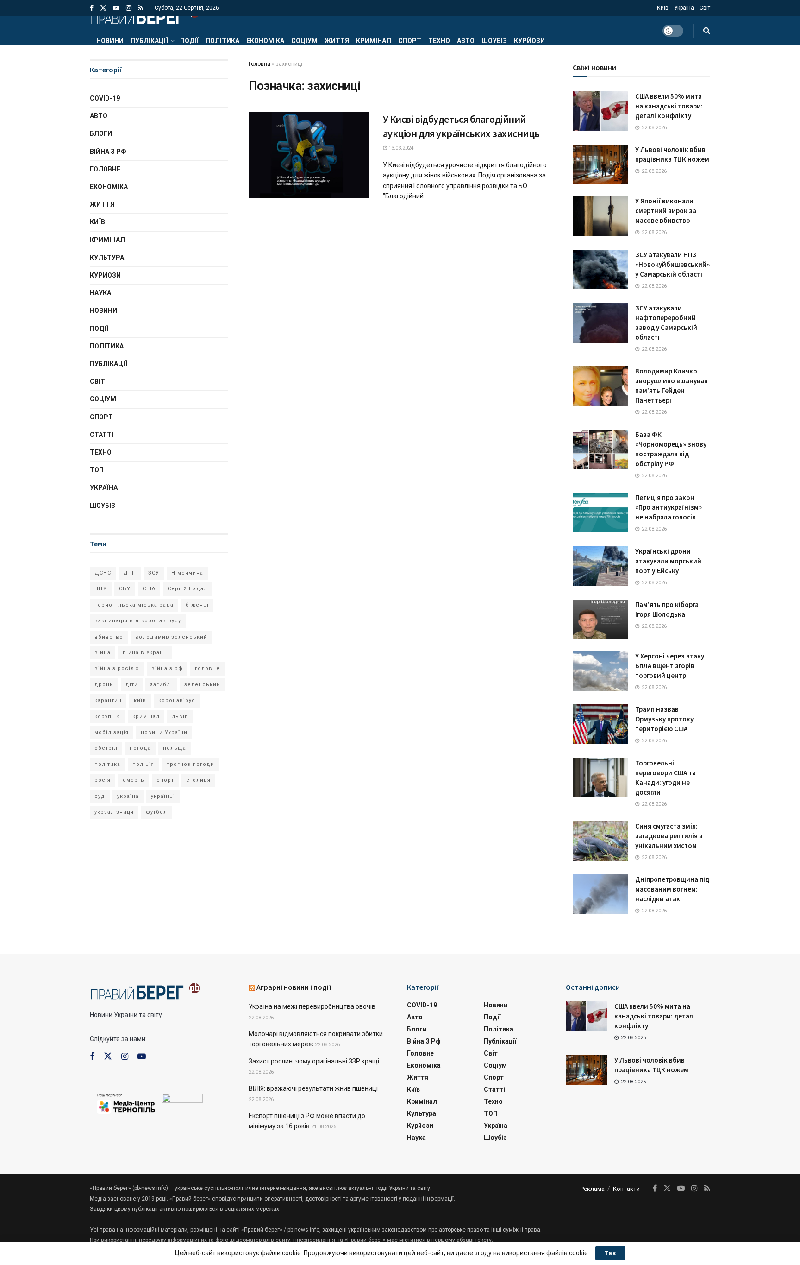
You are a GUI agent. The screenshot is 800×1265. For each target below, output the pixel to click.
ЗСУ (153, 573)
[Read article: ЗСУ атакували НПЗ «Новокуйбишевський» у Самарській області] (600, 270)
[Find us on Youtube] (116, 8)
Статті (101, 434)
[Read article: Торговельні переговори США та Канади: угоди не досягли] (600, 778)
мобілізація (111, 732)
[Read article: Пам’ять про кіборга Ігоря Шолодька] (600, 619)
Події (189, 40)
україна (128, 796)
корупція (107, 717)
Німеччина (187, 573)
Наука (100, 293)
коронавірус (176, 700)
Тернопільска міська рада (134, 605)
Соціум (304, 40)
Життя (337, 40)
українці (163, 796)
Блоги (101, 133)
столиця (198, 780)
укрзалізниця (114, 812)
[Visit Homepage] (145, 16)
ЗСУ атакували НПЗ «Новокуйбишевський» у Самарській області (672, 264)
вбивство (108, 637)
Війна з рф (108, 151)
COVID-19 (105, 98)
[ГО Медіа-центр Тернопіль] (126, 1103)
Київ (663, 8)
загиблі (161, 685)
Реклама (593, 1188)
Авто (466, 40)
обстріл (106, 748)
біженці (197, 605)
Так (610, 1253)
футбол (156, 812)
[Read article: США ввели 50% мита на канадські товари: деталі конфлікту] (600, 111)
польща (174, 748)
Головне (105, 169)
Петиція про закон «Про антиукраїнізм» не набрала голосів (668, 507)
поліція (143, 764)
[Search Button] (706, 30)
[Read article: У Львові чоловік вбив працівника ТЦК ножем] (600, 164)
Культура (107, 257)
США (149, 589)
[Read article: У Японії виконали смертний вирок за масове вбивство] (600, 216)
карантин (108, 700)
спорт (165, 780)
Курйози (529, 40)
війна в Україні (145, 653)
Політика (222, 40)
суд (99, 796)
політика (107, 764)
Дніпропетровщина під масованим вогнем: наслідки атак (672, 889)
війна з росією (116, 668)
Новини (110, 40)
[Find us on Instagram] (128, 8)
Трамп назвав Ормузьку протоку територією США (664, 719)
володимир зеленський (171, 637)
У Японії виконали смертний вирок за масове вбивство (665, 210)
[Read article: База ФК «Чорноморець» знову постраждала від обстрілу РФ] (600, 449)
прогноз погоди (190, 764)
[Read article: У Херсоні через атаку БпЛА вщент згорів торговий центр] (600, 671)
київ (140, 700)
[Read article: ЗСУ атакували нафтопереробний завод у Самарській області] (600, 323)
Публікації (149, 40)
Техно (439, 40)
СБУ (125, 589)
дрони (103, 685)
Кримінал (373, 40)
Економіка (265, 40)
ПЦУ (100, 589)
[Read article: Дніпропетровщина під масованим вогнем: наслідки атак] (600, 894)
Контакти (626, 1188)
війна (102, 653)
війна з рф (167, 668)
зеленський (202, 685)
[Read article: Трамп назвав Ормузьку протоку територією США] (600, 724)
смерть (133, 780)
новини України (164, 732)
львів (180, 717)
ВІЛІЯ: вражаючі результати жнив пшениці (313, 1088)
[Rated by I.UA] (182, 1100)
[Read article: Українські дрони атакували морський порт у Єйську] (600, 566)
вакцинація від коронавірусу (137, 621)
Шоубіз (494, 40)
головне (207, 668)
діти (131, 685)
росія (102, 780)
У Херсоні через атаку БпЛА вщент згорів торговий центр (669, 665)
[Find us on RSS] (140, 8)
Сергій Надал (187, 589)
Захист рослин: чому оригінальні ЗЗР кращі (314, 1061)
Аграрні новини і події (293, 987)
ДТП (129, 573)
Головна (259, 64)
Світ (705, 8)
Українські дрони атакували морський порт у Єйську (668, 561)
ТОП (97, 470)
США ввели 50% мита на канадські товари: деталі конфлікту (669, 106)
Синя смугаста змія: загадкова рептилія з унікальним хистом (669, 836)
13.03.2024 (400, 148)
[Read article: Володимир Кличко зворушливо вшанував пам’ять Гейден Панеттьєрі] (600, 386)
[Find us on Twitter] (103, 8)
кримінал (146, 717)
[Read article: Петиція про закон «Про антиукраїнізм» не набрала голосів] (600, 512)
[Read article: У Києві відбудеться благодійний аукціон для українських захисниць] (309, 155)
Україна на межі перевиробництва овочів (312, 1006)
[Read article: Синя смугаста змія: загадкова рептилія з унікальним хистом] (600, 841)
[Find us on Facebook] (92, 8)
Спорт (409, 40)
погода (140, 748)
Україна (684, 8)
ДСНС (102, 573)
